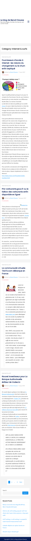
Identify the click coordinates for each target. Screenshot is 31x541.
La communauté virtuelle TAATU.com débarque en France (13, 271)
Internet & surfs (6, 57)
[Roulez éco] (23, 205)
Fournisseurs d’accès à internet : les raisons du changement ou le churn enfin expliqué (13, 64)
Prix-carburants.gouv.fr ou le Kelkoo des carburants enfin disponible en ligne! (15, 192)
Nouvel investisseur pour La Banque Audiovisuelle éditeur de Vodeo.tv (14, 379)
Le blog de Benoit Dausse (12, 20)
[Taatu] (11, 288)
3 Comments (5, 200)
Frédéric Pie (17, 398)
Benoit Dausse (14, 72)
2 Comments (5, 388)
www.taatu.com (10, 314)
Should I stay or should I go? (11, 532)
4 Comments (5, 75)
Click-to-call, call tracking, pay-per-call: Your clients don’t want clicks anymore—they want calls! (15, 513)
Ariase (3, 106)
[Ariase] (14, 85)
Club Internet (11, 425)
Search (5, 490)
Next (20, 482)
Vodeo (17, 416)
